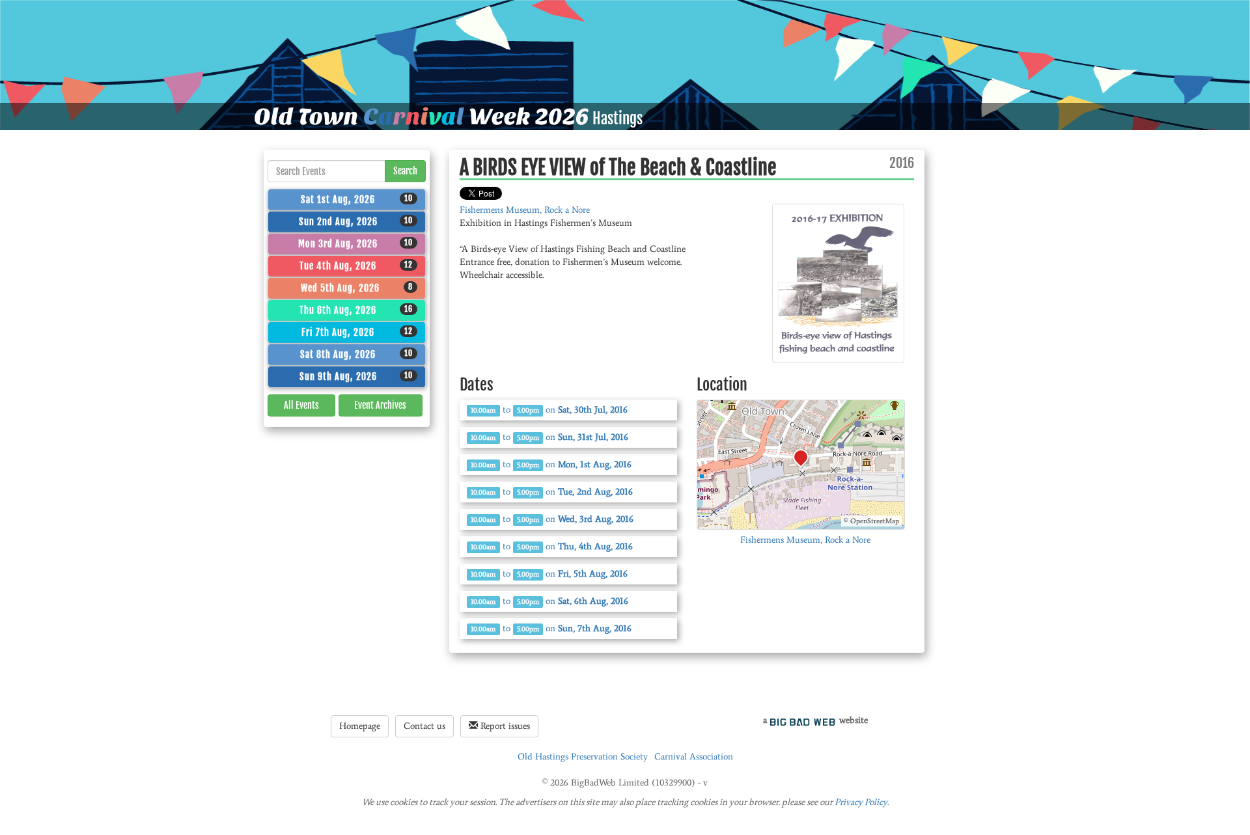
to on (549, 409)
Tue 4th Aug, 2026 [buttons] (356, 265)
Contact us (424, 726)
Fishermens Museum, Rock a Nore (525, 209)
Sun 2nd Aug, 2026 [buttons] (356, 221)
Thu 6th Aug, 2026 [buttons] (356, 310)
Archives (380, 405)
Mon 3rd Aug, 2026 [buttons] (355, 243)
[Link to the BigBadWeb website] (803, 720)
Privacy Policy (861, 802)
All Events (301, 405)
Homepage (359, 726)
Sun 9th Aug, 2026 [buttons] (356, 376)
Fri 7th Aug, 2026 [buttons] (357, 332)
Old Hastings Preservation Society (583, 756)
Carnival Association (693, 756)
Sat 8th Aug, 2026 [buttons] (356, 354)
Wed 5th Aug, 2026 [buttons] (357, 288)
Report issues (504, 726)
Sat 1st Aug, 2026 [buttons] (357, 199)
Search (405, 170)
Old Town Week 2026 (421, 116)
